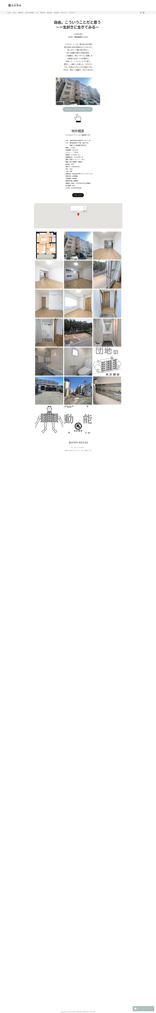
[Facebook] (141, 13)
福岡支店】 (83, 443)
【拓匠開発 (73, 443)
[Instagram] (143, 13)
